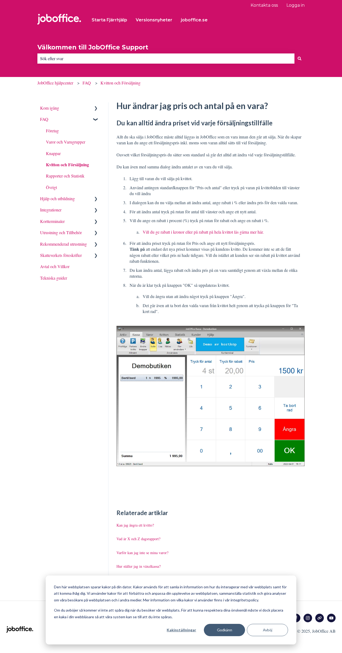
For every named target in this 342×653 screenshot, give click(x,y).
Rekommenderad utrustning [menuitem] (63, 244)
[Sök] (299, 58)
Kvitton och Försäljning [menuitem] (67, 164)
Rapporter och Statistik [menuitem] (65, 176)
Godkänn (224, 630)
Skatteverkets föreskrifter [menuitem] (61, 255)
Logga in (295, 5)
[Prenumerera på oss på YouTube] (331, 618)
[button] (96, 108)
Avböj (267, 630)
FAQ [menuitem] (44, 119)
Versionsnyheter (154, 19)
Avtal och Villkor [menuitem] (54, 266)
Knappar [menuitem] (53, 153)
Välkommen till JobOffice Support (92, 47)
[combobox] (165, 58)
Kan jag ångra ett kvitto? (135, 525)
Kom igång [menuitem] (49, 108)
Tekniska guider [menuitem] (53, 278)
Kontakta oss (264, 5)
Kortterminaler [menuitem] (52, 221)
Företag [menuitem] (52, 130)
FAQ (87, 83)
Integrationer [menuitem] (50, 209)
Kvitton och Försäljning (120, 83)
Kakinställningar (181, 630)
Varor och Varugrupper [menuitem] (65, 142)
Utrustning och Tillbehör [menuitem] (61, 232)
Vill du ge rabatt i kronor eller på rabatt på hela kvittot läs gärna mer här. (203, 232)
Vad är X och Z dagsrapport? (138, 538)
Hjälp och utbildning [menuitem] (57, 198)
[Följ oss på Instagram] (308, 618)
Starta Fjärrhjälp (109, 19)
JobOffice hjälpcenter (55, 83)
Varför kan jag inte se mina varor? (142, 552)
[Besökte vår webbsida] (319, 618)
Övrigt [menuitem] (51, 187)
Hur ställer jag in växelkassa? (138, 566)
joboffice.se (194, 19)
